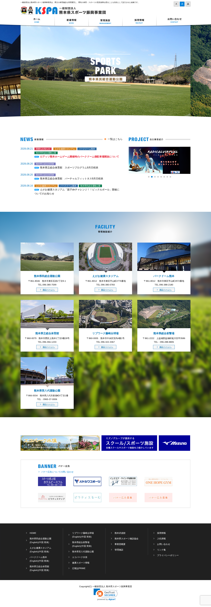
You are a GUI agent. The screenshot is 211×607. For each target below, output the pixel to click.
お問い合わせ (173, 21)
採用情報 (139, 21)
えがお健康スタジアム (40, 548)
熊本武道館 (120, 533)
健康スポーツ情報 (80, 562)
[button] (105, 594)
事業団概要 (120, 544)
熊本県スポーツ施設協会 (126, 538)
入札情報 (161, 538)
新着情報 (72, 21)
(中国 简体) (43, 542)
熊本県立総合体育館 (39, 566)
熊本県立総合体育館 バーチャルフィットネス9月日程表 (71, 178)
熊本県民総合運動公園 (40, 538)
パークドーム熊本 (38, 557)
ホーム (38, 21)
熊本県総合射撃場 (80, 542)
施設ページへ (49, 290)
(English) (34, 542)
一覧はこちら (115, 139)
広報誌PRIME (78, 568)
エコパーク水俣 (79, 557)
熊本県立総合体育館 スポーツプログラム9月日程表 (69, 167)
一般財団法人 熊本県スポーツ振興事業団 (65, 11)
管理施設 (119, 549)
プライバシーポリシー (168, 555)
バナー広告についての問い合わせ (57, 472)
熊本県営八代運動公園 (83, 551)
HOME (33, 533)
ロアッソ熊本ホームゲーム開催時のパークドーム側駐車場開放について (79, 156)
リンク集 (161, 549)
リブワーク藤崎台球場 (83, 533)
